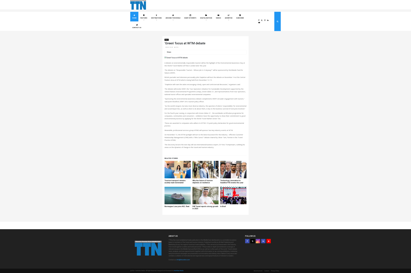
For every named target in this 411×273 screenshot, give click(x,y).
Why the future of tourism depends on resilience (202, 182)
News (166, 39)
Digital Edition (206, 18)
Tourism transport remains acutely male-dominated (175, 182)
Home (134, 18)
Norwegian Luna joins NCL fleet (177, 206)
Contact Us (136, 27)
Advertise (228, 18)
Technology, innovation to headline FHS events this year (231, 182)
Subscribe (240, 18)
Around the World (173, 18)
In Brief (223, 206)
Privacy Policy (275, 271)
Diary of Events (190, 18)
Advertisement (258, 271)
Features (143, 18)
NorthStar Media (178, 270)
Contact (266, 271)
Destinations (156, 18)
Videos (218, 18)
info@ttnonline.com (183, 260)
